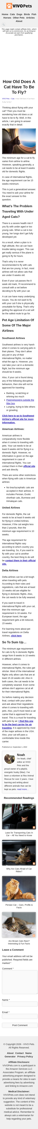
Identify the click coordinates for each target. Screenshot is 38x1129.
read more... (23, 789)
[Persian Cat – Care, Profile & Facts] (19, 900)
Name (6, 1000)
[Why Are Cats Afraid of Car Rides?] (19, 864)
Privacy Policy (25, 1056)
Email (6, 1012)
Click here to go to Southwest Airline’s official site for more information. (18, 419)
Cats (12, 14)
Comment (8, 968)
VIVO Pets (6, 99)
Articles (30, 17)
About (19, 21)
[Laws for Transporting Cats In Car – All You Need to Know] (19, 828)
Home (5, 14)
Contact (19, 1053)
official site (29, 466)
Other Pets (18, 17)
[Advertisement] (19, 56)
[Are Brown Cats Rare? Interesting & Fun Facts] (19, 937)
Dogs (19, 14)
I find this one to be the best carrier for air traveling (17, 724)
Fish (34, 14)
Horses (7, 17)
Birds (27, 14)
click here (16, 635)
